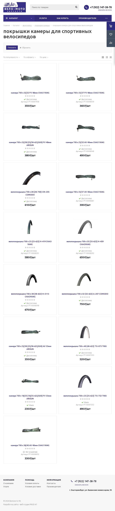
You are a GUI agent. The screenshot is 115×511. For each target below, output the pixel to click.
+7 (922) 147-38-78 (101, 7)
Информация (54, 480)
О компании (8, 483)
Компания (8, 480)
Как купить (63, 18)
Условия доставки (33, 486)
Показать (12, 47)
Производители (87, 18)
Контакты (51, 483)
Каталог (13, 18)
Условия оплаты (32, 483)
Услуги (43, 18)
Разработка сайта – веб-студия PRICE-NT (20, 504)
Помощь (29, 480)
